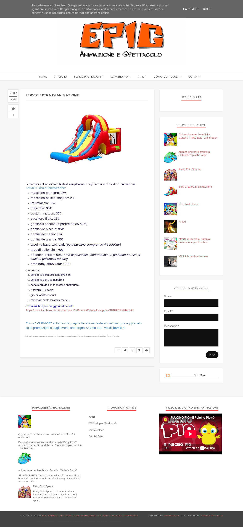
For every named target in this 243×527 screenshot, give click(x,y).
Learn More (190, 9)
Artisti (142, 76)
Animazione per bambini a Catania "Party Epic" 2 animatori (198, 136)
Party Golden (96, 429)
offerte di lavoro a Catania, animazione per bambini (194, 240)
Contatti (194, 76)
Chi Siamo (60, 76)
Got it (207, 9)
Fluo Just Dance (189, 204)
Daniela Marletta (211, 515)
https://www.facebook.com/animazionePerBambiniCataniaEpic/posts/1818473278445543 (79, 310)
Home (43, 76)
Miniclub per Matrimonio (193, 256)
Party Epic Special (190, 169)
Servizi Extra (119, 76)
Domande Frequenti (167, 76)
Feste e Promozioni (87, 76)
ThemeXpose (171, 515)
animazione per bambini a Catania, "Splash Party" (194, 153)
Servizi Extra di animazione (195, 186)
